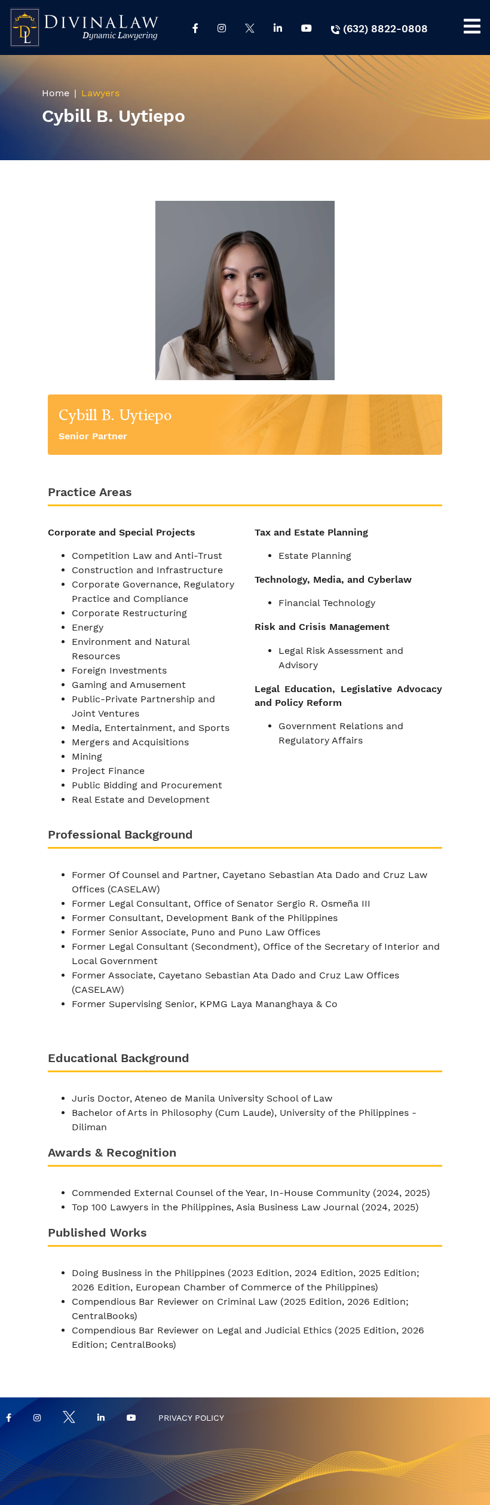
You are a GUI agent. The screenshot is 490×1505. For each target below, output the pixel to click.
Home (55, 93)
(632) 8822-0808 (384, 29)
